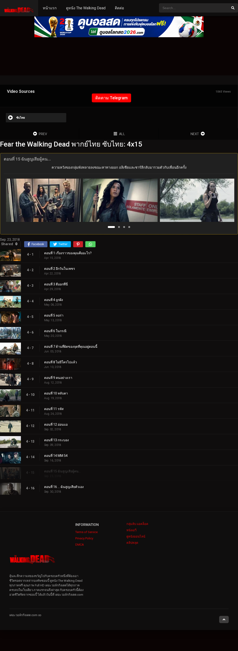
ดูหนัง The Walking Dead (86, 8)
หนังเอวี (131, 530)
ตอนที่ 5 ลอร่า (53, 315)
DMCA (79, 544)
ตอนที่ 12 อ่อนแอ (56, 424)
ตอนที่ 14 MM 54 (56, 455)
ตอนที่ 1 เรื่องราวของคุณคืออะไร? (68, 253)
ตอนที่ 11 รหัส (54, 409)
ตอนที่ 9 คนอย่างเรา (58, 378)
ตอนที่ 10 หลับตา (56, 393)
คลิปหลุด (132, 542)
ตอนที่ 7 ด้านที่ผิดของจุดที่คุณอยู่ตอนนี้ (70, 346)
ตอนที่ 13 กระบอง (56, 440)
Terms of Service (86, 532)
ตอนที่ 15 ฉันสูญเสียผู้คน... (62, 471)
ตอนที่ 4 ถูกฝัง (53, 300)
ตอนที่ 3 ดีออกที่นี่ (56, 284)
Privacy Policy (84, 538)
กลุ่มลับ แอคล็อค (137, 524)
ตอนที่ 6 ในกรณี (55, 331)
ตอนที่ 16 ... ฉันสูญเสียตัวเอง (64, 487)
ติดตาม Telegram (111, 97)
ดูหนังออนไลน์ (135, 536)
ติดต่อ (119, 8)
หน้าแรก (50, 8)
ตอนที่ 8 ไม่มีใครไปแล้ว (60, 362)
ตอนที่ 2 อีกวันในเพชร (59, 268)
